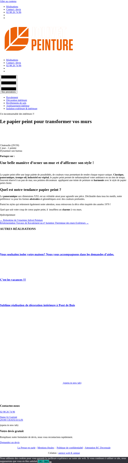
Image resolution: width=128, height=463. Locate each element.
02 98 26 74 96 (13, 12)
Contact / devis (13, 9)
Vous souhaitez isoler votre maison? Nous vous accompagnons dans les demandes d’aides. (57, 254)
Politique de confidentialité (70, 447)
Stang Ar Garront (8, 417)
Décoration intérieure (16, 100)
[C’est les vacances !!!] (8, 273)
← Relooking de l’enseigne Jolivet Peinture (21, 220)
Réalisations (12, 6)
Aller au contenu (8, 1)
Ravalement (12, 97)
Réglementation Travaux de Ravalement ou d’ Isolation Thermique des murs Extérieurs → (44, 223)
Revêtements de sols (16, 103)
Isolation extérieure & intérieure (21, 108)
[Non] (50, 462)
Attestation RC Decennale (98, 447)
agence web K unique (69, 453)
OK (40, 461)
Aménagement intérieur (17, 105)
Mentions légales (45, 447)
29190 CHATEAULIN (11, 420)
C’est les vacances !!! (13, 279)
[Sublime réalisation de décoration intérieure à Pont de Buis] (8, 299)
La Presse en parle (26, 447)
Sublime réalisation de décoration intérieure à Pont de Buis (37, 305)
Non (46, 461)
